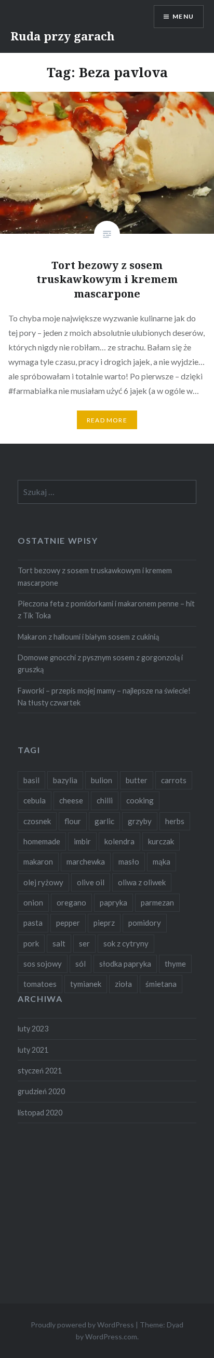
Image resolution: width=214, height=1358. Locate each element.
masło (128, 861)
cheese (71, 800)
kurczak (161, 841)
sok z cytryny (126, 943)
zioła (123, 983)
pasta (33, 922)
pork (31, 943)
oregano (71, 902)
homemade (41, 841)
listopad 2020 (40, 1112)
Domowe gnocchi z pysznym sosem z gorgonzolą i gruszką (100, 663)
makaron (38, 861)
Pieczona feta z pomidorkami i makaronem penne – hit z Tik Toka (106, 609)
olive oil (90, 882)
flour (72, 821)
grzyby (140, 821)
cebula (34, 800)
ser (84, 943)
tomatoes (40, 983)
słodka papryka (125, 963)
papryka (113, 902)
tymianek (85, 983)
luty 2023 (33, 1028)
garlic (104, 821)
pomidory (144, 922)
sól (80, 963)
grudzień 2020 (41, 1091)
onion (33, 902)
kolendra (119, 841)
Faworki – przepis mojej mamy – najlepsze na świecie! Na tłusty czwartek (104, 696)
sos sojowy (42, 963)
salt (58, 943)
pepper (68, 922)
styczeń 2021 (40, 1070)
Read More (107, 420)
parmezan (157, 902)
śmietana (161, 983)
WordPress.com (111, 1336)
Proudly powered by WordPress (82, 1324)
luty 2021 (33, 1049)
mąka (161, 861)
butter (137, 780)
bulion (101, 780)
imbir (82, 841)
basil (31, 780)
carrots (173, 780)
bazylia (65, 780)
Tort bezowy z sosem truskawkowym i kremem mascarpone (95, 576)
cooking (140, 800)
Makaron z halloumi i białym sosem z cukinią (88, 636)
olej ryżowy (43, 882)
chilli (105, 800)
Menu (183, 16)
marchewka (85, 861)
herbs (174, 821)
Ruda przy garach (62, 36)
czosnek (37, 821)
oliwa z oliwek (142, 882)
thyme (175, 963)
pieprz (104, 922)
